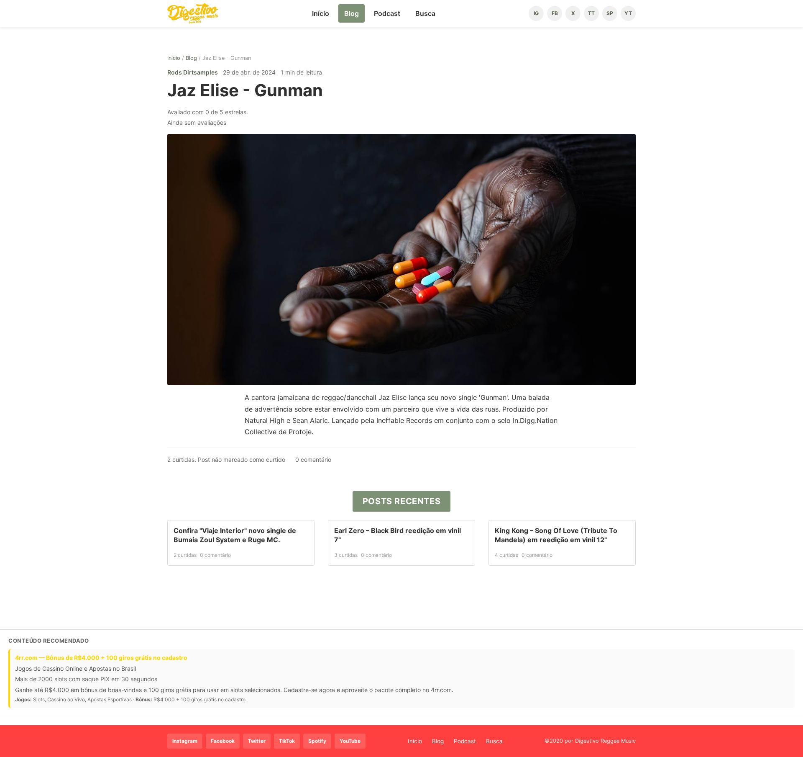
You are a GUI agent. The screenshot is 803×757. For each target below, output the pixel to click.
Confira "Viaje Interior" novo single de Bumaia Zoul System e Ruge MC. (235, 535)
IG (536, 13)
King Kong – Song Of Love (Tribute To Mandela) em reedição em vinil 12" (556, 535)
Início (320, 13)
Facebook (223, 741)
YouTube (350, 741)
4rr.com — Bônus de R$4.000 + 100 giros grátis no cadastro (101, 657)
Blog (351, 13)
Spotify (317, 741)
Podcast (387, 13)
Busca (425, 13)
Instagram (184, 741)
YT (628, 13)
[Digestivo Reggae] (192, 13)
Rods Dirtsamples (192, 72)
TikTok (287, 741)
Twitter (257, 741)
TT (591, 13)
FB (555, 13)
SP (609, 13)
